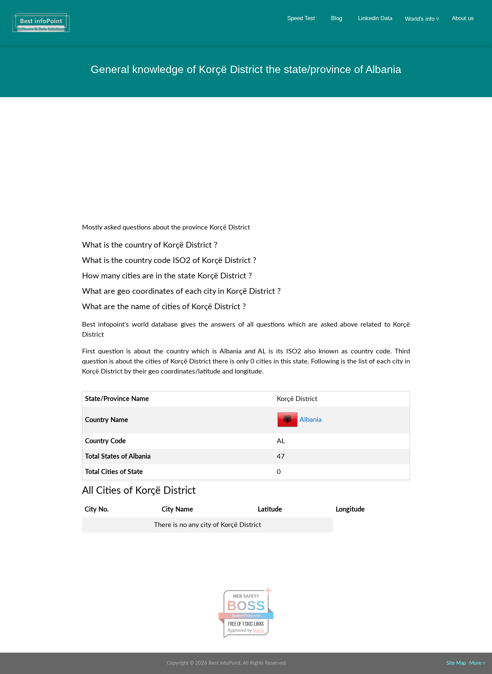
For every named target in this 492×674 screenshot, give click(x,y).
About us (463, 18)
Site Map (456, 663)
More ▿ (477, 663)
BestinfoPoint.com (246, 615)
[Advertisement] (246, 169)
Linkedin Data (375, 18)
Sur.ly (258, 630)
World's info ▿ (422, 19)
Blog (336, 18)
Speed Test (301, 18)
